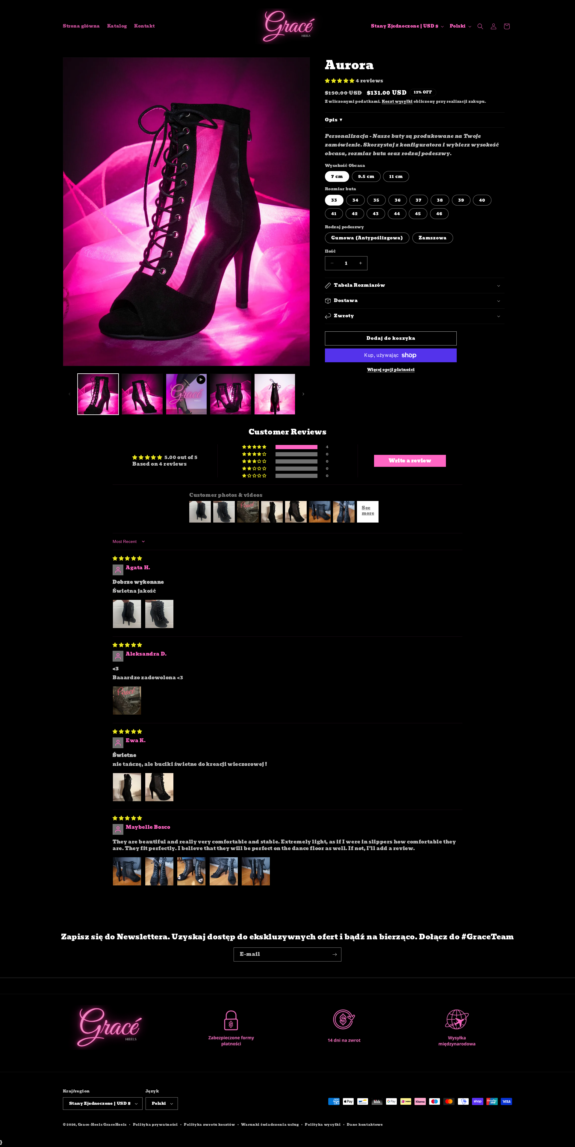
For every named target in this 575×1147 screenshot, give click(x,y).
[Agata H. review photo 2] (159, 614)
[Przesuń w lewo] (69, 394)
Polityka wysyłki (323, 1124)
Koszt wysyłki (397, 101)
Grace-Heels (90, 1124)
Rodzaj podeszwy (344, 227)
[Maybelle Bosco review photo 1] (127, 871)
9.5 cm (366, 176)
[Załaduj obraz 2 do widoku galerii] (142, 394)
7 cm (337, 176)
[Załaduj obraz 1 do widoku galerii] (98, 394)
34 (355, 200)
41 (334, 213)
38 (440, 200)
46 (439, 213)
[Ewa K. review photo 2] (159, 787)
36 (398, 200)
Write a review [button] (410, 460)
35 (376, 200)
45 (418, 213)
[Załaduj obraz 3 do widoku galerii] (230, 394)
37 (419, 200)
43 (376, 213)
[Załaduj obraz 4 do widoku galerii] (274, 394)
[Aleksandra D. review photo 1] (127, 700)
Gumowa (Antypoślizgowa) (367, 238)
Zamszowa (433, 238)
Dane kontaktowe (365, 1124)
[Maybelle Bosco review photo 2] (159, 871)
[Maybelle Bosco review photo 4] (223, 871)
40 (482, 200)
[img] (127, 558)
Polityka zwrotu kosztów (209, 1124)
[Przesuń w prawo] (303, 394)
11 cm (396, 176)
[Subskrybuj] (334, 954)
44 (397, 213)
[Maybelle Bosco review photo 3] (191, 871)
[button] (480, 26)
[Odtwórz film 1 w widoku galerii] (186, 394)
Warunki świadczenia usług (270, 1124)
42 (355, 213)
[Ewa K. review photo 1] (127, 787)
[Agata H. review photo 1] (127, 614)
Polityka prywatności (155, 1124)
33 (334, 200)
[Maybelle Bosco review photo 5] (255, 871)
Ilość (330, 251)
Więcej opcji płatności (391, 369)
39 (461, 200)
